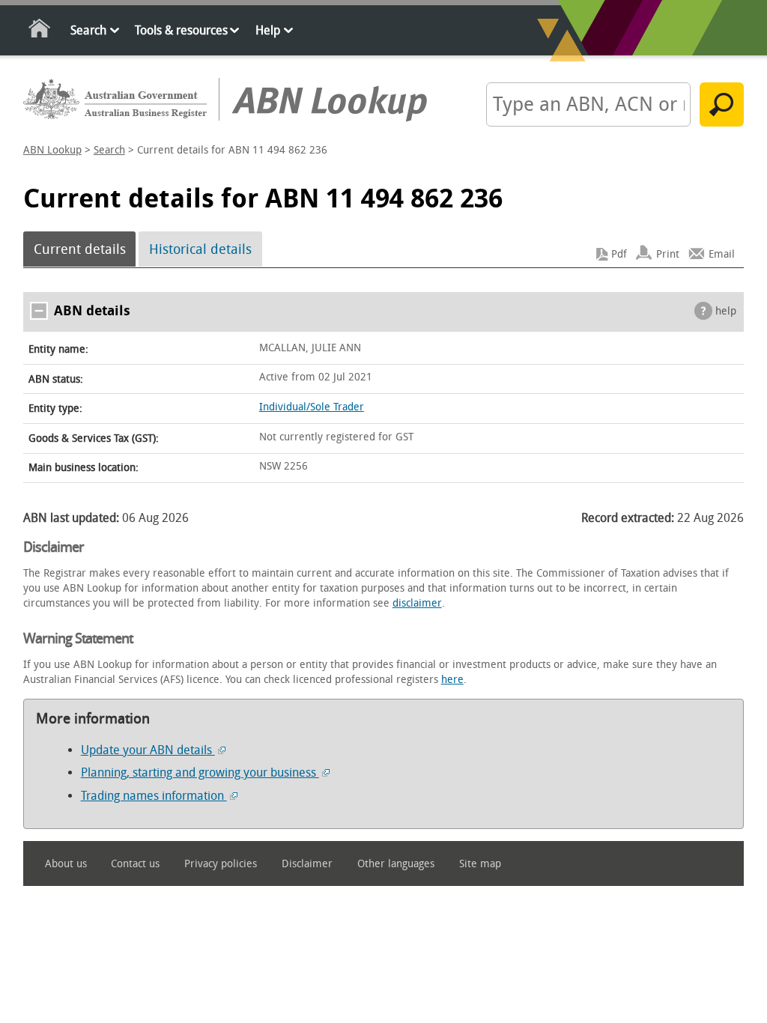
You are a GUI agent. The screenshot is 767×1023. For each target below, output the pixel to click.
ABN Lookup (52, 150)
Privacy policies (220, 863)
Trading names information (154, 796)
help (725, 311)
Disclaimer (307, 863)
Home (40, 31)
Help (267, 30)
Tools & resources (181, 30)
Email (722, 254)
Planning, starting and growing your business (200, 772)
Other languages (395, 863)
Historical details (200, 249)
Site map (480, 863)
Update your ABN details (148, 750)
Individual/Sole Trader (311, 407)
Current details (80, 249)
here (452, 679)
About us (66, 863)
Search (88, 30)
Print (667, 254)
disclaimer (417, 603)
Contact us (135, 863)
